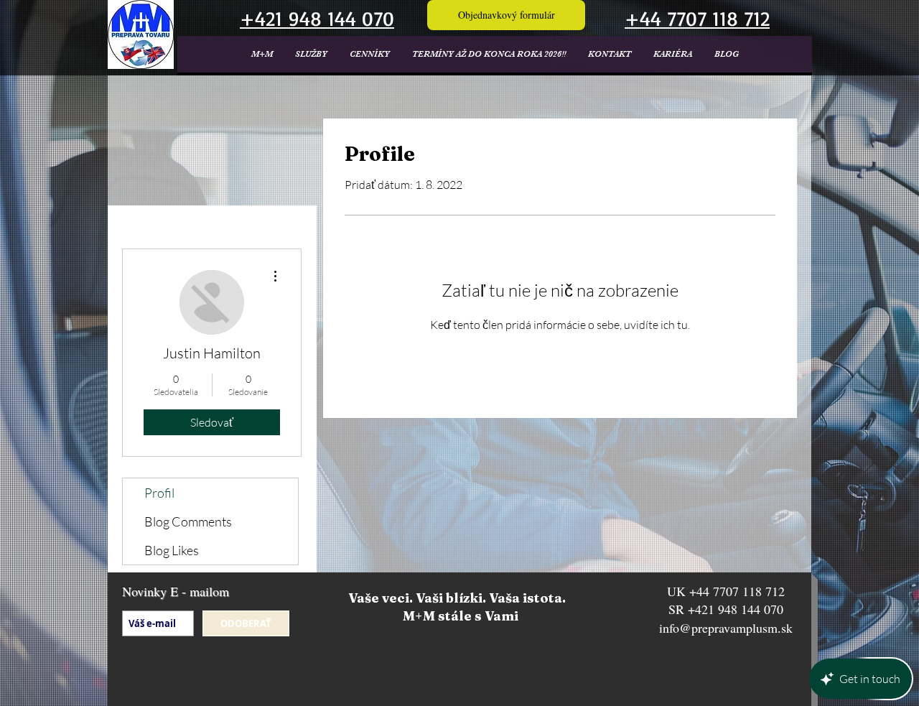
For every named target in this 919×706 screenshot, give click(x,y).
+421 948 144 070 (735, 609)
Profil (159, 493)
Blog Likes (171, 550)
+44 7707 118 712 (737, 591)
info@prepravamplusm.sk (726, 627)
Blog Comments (188, 521)
